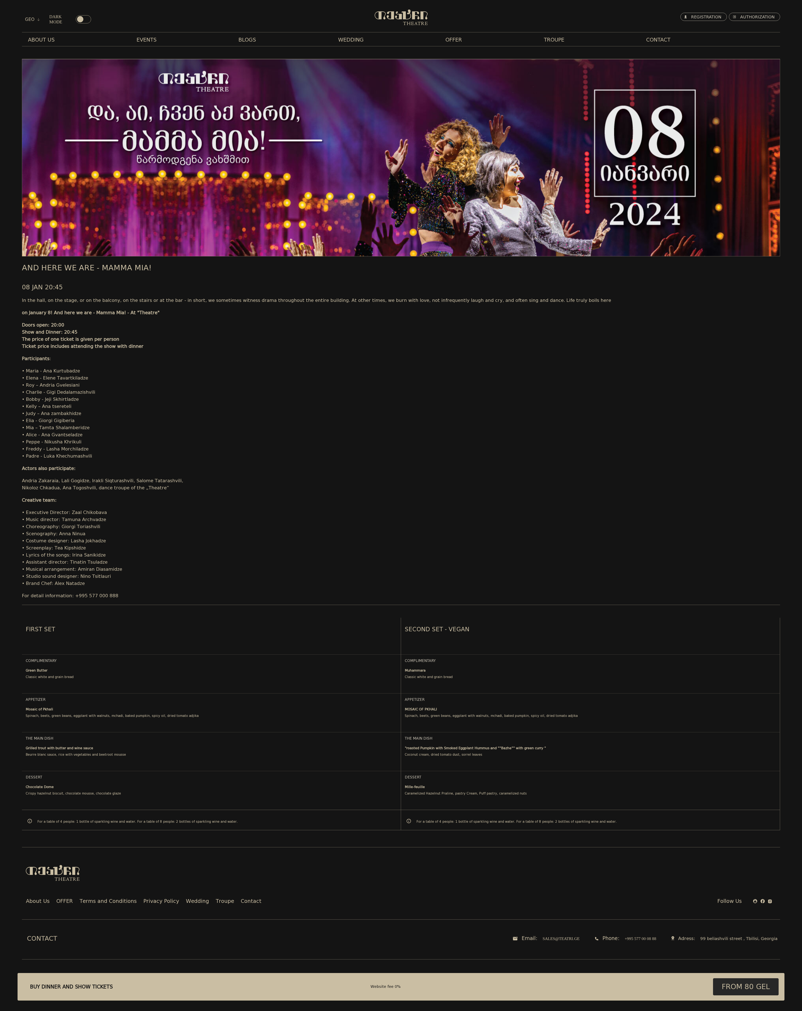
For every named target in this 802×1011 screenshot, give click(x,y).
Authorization (757, 16)
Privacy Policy (161, 901)
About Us (38, 901)
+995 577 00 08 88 (640, 938)
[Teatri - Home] (401, 17)
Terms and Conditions (108, 901)
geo (30, 19)
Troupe (225, 901)
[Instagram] (770, 902)
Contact (251, 901)
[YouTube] (755, 902)
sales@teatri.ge (561, 938)
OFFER (64, 901)
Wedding (197, 901)
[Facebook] (762, 902)
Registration (705, 16)
